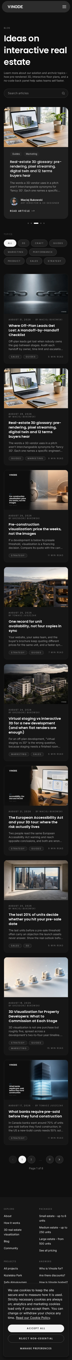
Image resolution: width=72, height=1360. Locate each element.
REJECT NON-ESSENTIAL (36, 1338)
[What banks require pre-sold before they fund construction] (36, 1080)
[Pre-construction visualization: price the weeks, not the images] (36, 490)
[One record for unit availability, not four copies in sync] (36, 587)
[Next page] (59, 1159)
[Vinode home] (14, 6)
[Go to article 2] (31, 223)
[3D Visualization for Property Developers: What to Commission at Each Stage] (36, 977)
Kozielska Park (13, 1275)
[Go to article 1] (28, 223)
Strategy (54, 261)
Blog (6, 1241)
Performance (43, 252)
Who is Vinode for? (51, 1268)
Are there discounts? (52, 1275)
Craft (39, 243)
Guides (58, 243)
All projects (11, 1268)
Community (11, 1248)
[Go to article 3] (35, 223)
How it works (12, 1222)
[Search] (63, 93)
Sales (34, 261)
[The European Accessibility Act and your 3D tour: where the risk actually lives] (36, 786)
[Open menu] (64, 7)
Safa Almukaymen (15, 1282)
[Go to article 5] (43, 223)
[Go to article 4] (39, 223)
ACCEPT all (36, 1328)
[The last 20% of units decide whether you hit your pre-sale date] (36, 880)
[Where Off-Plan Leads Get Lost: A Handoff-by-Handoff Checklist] (36, 294)
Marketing (15, 252)
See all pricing (48, 1250)
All (10, 243)
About (8, 1216)
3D (23, 243)
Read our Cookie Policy (33, 1318)
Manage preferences (36, 1348)
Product (14, 261)
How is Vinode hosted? (53, 1282)
